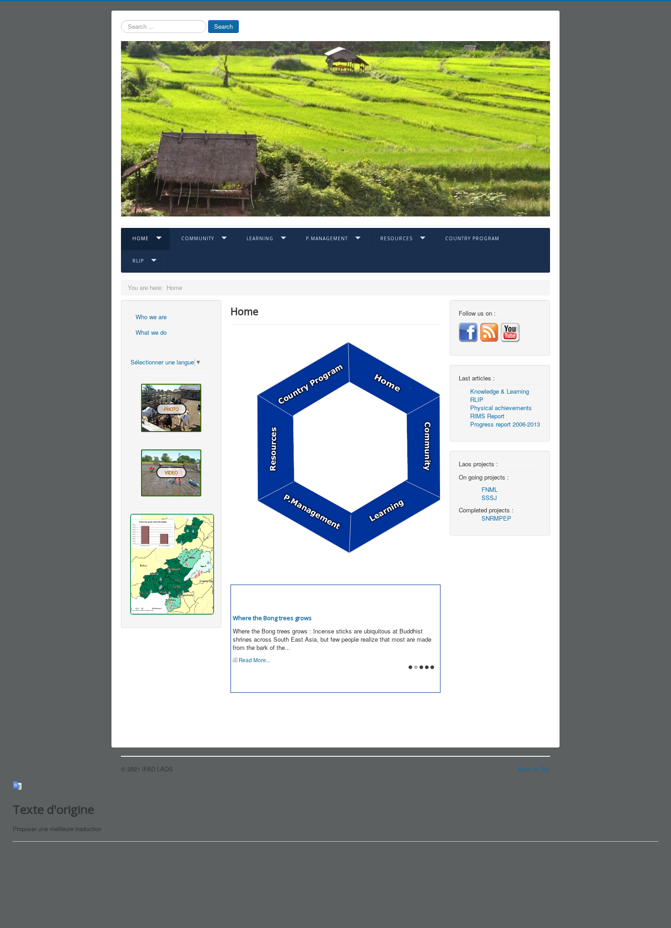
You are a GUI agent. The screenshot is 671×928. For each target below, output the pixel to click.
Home (140, 238)
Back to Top (534, 769)
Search (223, 26)
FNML (490, 489)
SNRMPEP (496, 518)
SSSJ (489, 497)
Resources (396, 238)
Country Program (472, 238)
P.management (327, 238)
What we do (151, 332)
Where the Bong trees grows (272, 618)
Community (197, 238)
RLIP (138, 261)
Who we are (151, 316)
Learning (259, 238)
